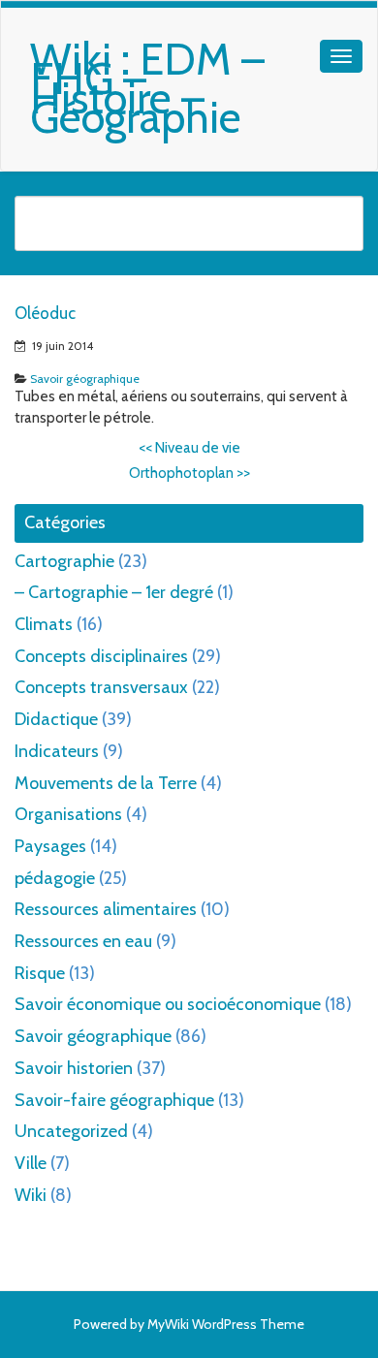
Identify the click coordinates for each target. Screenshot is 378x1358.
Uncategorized (71, 1131)
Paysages (50, 846)
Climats (44, 624)
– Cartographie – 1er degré (114, 592)
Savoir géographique (85, 378)
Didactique (56, 719)
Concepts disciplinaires (101, 656)
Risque (40, 973)
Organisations (68, 814)
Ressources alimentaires (106, 909)
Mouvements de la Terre (106, 783)
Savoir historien (74, 1068)
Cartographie (64, 561)
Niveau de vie (189, 448)
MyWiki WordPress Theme (225, 1324)
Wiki (31, 1195)
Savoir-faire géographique (114, 1100)
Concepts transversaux (101, 687)
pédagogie (55, 878)
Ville (31, 1163)
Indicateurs (57, 751)
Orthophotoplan (189, 473)
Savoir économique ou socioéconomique (168, 1004)
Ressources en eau (83, 941)
